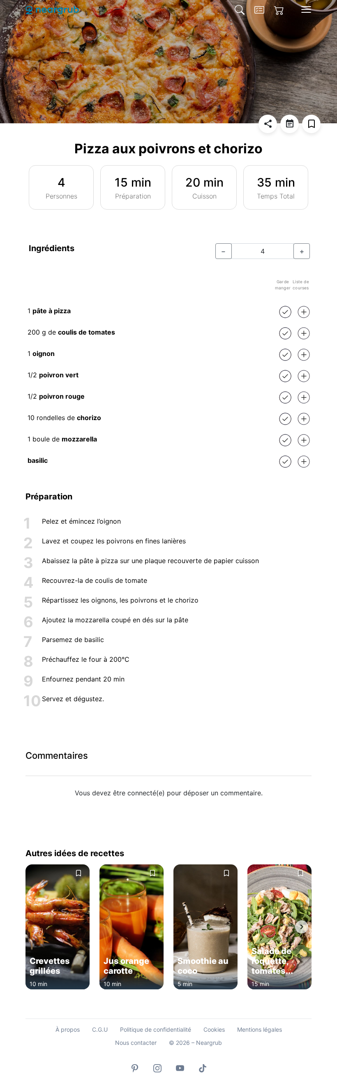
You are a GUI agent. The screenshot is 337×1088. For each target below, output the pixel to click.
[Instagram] (157, 1067)
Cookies (214, 1029)
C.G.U (100, 1029)
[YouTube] (180, 1067)
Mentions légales (259, 1029)
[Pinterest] (135, 1067)
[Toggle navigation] (306, 9)
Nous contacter (136, 1042)
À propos (67, 1029)
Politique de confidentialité (155, 1029)
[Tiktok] (203, 1067)
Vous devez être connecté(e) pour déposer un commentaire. (169, 793)
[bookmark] (311, 124)
